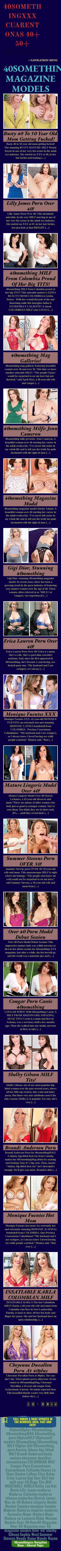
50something (26, 1441)
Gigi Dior (34, 1478)
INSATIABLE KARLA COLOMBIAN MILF (30, 1294)
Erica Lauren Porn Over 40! (30, 643)
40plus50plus (20, 1429)
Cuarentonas (41, 1466)
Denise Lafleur (26, 1474)
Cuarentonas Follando (23, 1470)
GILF (44, 1478)
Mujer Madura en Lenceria (29, 1516)
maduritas (26, 1498)
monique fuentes (43, 1506)
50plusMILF (26, 1437)
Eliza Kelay (46, 1474)
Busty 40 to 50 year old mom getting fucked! (30, 136)
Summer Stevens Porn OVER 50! (31, 861)
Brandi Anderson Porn (30, 1147)
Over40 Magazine (43, 1522)
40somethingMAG (20, 1433)
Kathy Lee (42, 1486)
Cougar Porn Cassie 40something (30, 1004)
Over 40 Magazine (24, 1526)
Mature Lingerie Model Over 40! (30, 788)
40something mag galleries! (30, 358)
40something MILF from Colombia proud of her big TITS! (30, 278)
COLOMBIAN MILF (41, 1462)
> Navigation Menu (43, 60)
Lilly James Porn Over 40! (30, 206)
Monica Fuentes (17, 1506)
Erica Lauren (16, 1478)
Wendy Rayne (47, 1538)
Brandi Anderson (30, 1454)
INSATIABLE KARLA (19, 1486)
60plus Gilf (24, 1445)
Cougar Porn (20, 1466)
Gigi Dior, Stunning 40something (30, 570)
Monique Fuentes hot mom (30, 1218)
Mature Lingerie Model (39, 1502)
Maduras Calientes (23, 1494)
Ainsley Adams (26, 1449)
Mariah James (44, 1498)
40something (41, 1429)
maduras (44, 1490)
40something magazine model (30, 501)
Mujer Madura (33, 1514)
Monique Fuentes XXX (31, 714)
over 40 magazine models (27, 1528)
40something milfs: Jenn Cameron (30, 431)
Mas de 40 (13, 1502)
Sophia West (29, 1534)
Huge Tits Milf (41, 1482)
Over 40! (38, 1530)
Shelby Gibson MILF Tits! (30, 1077)
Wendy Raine (26, 1538)
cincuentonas (16, 1462)
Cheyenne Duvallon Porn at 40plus (30, 1367)
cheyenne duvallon (36, 1458)
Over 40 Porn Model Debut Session (30, 934)
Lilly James (28, 1490)
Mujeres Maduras (16, 1510)
